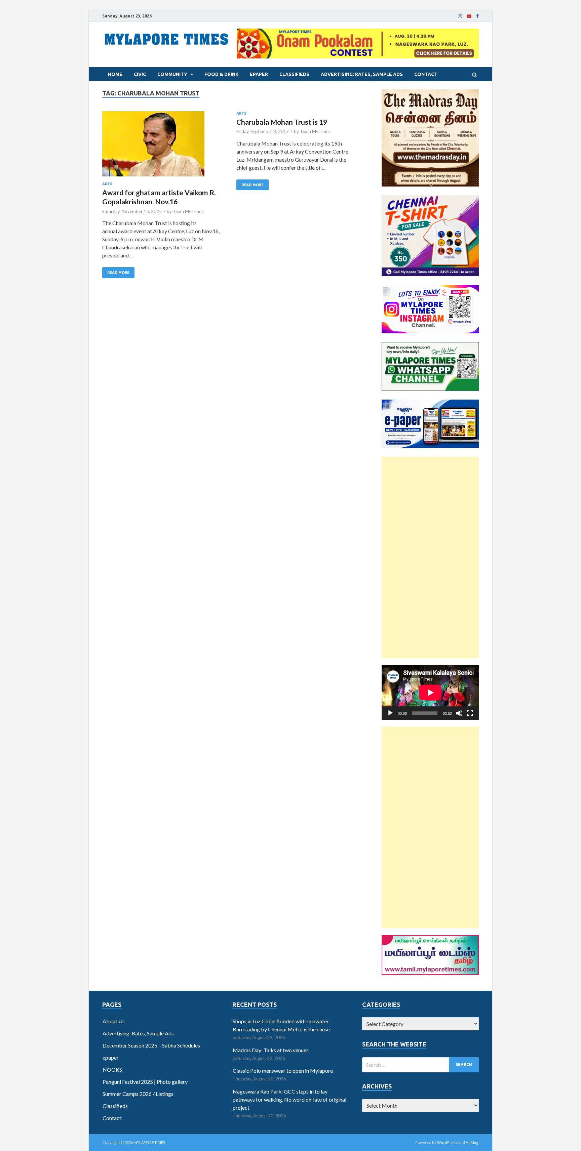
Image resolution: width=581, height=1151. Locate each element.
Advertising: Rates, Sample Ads (362, 74)
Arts (107, 184)
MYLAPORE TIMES (149, 1142)
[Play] (390, 713)
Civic (140, 74)
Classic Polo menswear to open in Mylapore (283, 1070)
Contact (425, 74)
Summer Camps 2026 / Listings (138, 1094)
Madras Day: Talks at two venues (271, 1050)
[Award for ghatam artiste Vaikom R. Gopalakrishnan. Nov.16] (162, 146)
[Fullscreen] (470, 713)
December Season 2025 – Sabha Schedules (151, 1045)
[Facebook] (477, 16)
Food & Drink (221, 74)
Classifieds (294, 74)
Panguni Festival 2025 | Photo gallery (145, 1081)
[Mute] (459, 713)
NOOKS (112, 1069)
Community (172, 74)
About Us (114, 1021)
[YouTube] (469, 16)
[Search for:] (420, 1064)
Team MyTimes (188, 211)
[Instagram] (460, 16)
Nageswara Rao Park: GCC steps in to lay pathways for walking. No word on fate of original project (289, 1099)
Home (115, 74)
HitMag (472, 1142)
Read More (118, 273)
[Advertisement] (430, 557)
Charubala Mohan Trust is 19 (281, 122)
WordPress (447, 1142)
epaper (259, 74)
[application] (430, 692)
